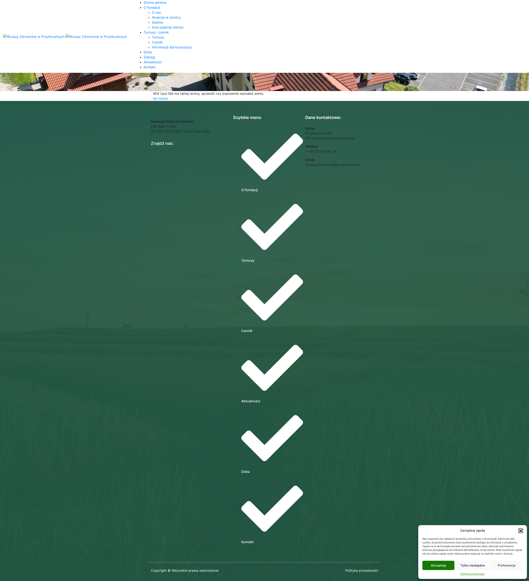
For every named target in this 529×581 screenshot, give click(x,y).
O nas (156, 12)
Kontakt (150, 67)
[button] (521, 530)
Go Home (160, 98)
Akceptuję (438, 565)
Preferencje (507, 565)
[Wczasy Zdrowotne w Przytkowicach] (34, 36)
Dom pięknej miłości (167, 27)
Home (162, 75)
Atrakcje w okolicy (166, 17)
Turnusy (158, 37)
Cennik (157, 42)
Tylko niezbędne (472, 565)
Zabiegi (149, 57)
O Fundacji (152, 7)
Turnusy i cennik (156, 32)
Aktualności (153, 62)
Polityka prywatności (472, 573)
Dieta (148, 52)
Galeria (157, 22)
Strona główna (155, 2)
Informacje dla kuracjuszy (172, 47)
